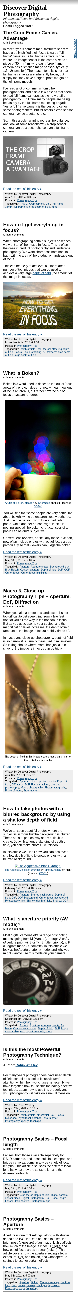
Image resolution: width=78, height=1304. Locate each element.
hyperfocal (11, 1117)
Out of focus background (53, 897)
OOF (67, 569)
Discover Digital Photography (25, 10)
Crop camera (36, 203)
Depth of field (27, 348)
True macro (30, 790)
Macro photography (32, 787)
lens (45, 1117)
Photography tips (15, 900)
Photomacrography (55, 787)
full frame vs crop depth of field (32, 206)
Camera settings (49, 1282)
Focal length (59, 1197)
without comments (13, 234)
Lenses (9, 1200)
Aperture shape (39, 566)
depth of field (42, 273)
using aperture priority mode (36, 1031)
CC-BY (38, 506)
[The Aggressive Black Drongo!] (38, 866)
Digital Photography (33, 1197)
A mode (24, 1025)
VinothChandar (52, 869)
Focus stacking (32, 351)
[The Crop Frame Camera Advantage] (38, 182)
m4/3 (54, 206)
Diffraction (17, 784)
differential (43, 1114)
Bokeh (15, 569)
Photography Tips (27, 200)
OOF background (28, 897)
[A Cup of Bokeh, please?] (38, 499)
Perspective (22, 1200)
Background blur (59, 566)
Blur (7, 569)
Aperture (24, 566)
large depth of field (25, 354)
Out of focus (12, 572)
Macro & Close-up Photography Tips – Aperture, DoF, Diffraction (37, 596)
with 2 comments (13, 42)
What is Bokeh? (21, 373)
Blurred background (42, 894)
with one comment (13, 928)
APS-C (24, 203)
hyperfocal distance (30, 1117)
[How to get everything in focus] (38, 327)
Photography (12, 1120)
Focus (18, 351)
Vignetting (32, 1288)
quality (25, 1120)
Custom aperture (29, 569)
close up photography (43, 781)
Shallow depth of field (38, 900)
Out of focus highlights (34, 572)
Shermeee (44, 502)
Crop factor (26, 1194)
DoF (48, 203)
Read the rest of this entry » (22, 189)
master (53, 1117)
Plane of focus (13, 790)
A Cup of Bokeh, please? (19, 502)
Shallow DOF (60, 900)
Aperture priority (50, 1025)
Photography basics (48, 1285)
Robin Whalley (27, 1065)
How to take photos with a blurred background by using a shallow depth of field (36, 814)
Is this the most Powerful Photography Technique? (32, 1052)
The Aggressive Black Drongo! (22, 869)
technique (35, 1120)
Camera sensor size (24, 1028)
